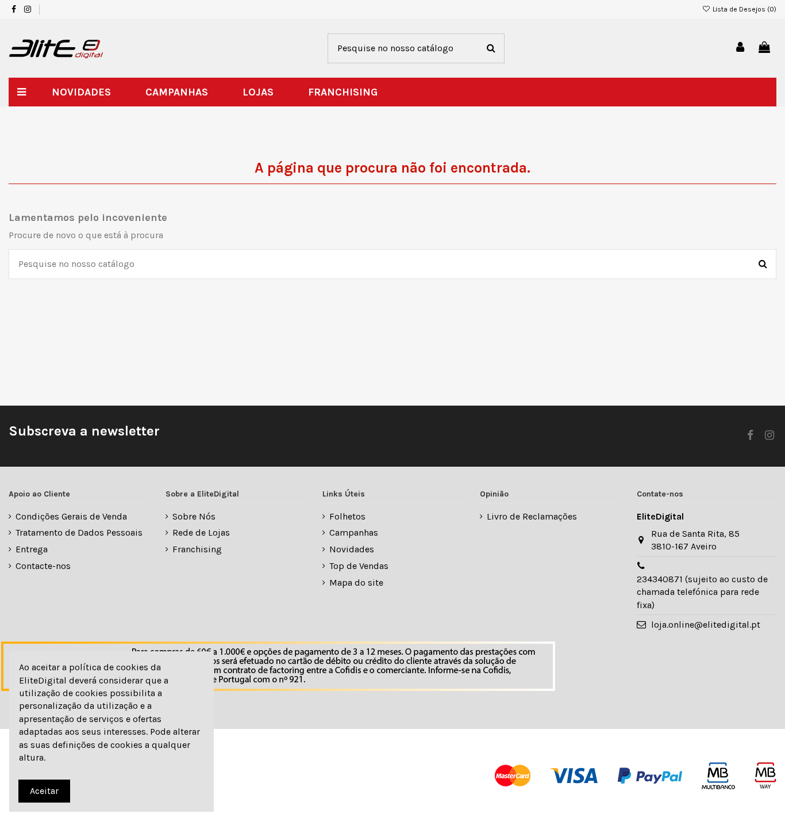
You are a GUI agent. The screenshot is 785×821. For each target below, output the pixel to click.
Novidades (351, 549)
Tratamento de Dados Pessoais (79, 532)
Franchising (197, 549)
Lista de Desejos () (743, 9)
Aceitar (44, 790)
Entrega (32, 549)
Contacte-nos (43, 565)
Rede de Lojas (201, 532)
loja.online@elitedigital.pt (705, 624)
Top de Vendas (358, 565)
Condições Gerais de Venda (71, 516)
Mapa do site (356, 582)
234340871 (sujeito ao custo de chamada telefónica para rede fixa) (702, 592)
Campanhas (353, 532)
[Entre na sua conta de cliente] (740, 48)
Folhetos (347, 516)
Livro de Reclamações (532, 516)
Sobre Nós (194, 516)
